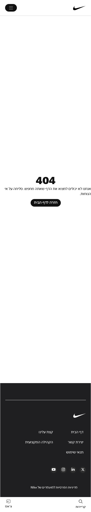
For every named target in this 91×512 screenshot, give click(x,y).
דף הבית (77, 432)
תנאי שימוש (74, 452)
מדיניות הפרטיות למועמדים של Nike (54, 487)
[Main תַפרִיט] (11, 8)
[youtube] (53, 470)
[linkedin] (73, 470)
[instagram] (63, 470)
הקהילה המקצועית (39, 442)
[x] (83, 470)
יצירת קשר (75, 442)
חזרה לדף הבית (45, 203)
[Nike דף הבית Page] (69, 7)
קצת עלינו (46, 432)
